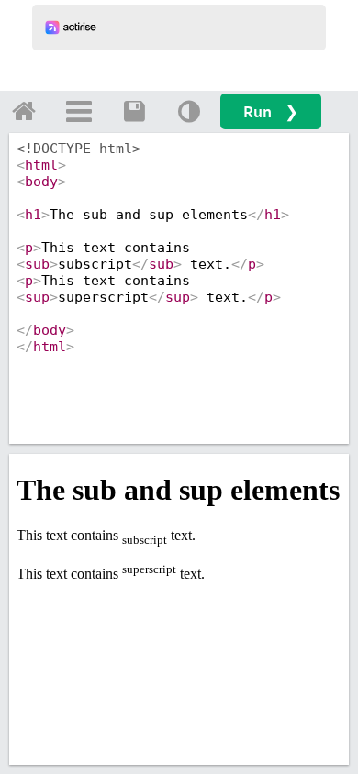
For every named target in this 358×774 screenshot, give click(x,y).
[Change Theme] (189, 111)
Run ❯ (270, 111)
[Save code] (134, 111)
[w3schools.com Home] (24, 111)
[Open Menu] (79, 111)
